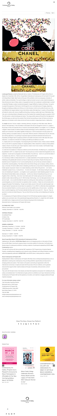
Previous (48, 13)
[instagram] (11, 414)
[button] (3, 365)
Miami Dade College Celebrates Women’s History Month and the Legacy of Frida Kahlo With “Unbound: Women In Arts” (28, 376)
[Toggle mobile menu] (54, 2)
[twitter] (9, 414)
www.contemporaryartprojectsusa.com (11, 296)
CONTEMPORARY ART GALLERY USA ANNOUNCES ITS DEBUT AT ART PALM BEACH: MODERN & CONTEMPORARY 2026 (47, 369)
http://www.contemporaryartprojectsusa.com (41, 259)
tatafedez (13, 332)
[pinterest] (14, 414)
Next (53, 13)
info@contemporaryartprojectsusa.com (11, 294)
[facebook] (6, 414)
